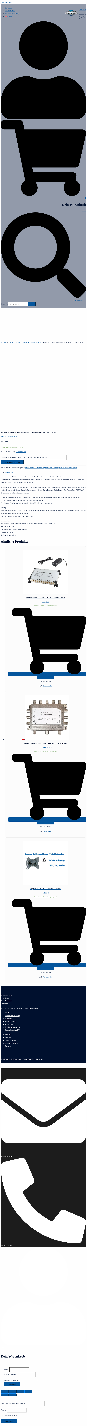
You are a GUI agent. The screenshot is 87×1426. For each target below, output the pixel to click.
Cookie (7, 1030)
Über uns (8, 1037)
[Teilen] (13, 1391)
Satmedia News (10, 1040)
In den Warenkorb (12, 462)
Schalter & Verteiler (14, 342)
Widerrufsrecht (10, 1024)
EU (18, 1030)
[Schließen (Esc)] (5, 1391)
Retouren (8, 1046)
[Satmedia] (71, 13)
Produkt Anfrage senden (9, 436)
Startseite (4, 342)
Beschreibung (9, 472)
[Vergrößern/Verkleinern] (28, 1391)
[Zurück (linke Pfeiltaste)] (5, 1394)
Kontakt (8, 1034)
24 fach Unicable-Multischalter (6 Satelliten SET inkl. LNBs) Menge (24, 457)
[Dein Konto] (43, 118)
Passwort (4, 1410)
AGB (7, 1013)
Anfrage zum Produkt (12, 1380)
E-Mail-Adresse (10, 1374)
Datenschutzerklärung (12, 1016)
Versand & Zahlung (11, 1043)
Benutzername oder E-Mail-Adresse (13, 1403)
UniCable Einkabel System (32, 342)
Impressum (8, 1019)
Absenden (12, 1384)
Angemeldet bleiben (10, 1415)
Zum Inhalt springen (7, 2)
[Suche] (32, 304)
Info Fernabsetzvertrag (12, 1027)
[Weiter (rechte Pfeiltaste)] (13, 1394)
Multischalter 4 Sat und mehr (34, 468)
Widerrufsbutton (10, 1021)
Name (6, 1369)
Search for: (4, 304)
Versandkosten (21, 452)
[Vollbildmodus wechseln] (20, 1391)
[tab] (45, 472)
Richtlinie (13, 1030)
